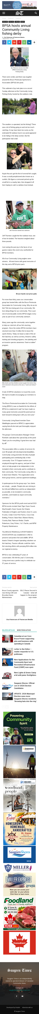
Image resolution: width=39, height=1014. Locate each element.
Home (4, 18)
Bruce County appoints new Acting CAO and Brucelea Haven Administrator (10, 594)
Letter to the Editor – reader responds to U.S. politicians (24, 651)
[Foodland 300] (19, 929)
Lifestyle (17, 22)
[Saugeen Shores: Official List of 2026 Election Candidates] (7, 686)
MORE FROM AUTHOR (24, 630)
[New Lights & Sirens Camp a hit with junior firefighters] (7, 675)
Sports (22, 22)
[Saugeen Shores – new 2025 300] (19, 862)
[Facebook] (16, 996)
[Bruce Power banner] (19, 5)
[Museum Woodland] (19, 811)
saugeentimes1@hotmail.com (19, 990)
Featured (11, 18)
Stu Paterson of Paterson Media (14, 37)
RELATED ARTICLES (8, 630)
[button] (36, 13)
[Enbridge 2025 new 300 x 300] (19, 778)
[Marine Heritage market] (19, 845)
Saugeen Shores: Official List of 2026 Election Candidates (24, 685)
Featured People (5, 698)
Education (5, 678)
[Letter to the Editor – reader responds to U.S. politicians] (7, 651)
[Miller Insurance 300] (19, 896)
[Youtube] (22, 996)
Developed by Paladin (13, 1007)
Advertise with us (27, 1007)
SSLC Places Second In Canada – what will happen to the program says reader (28, 594)
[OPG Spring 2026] (19, 744)
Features (18, 18)
